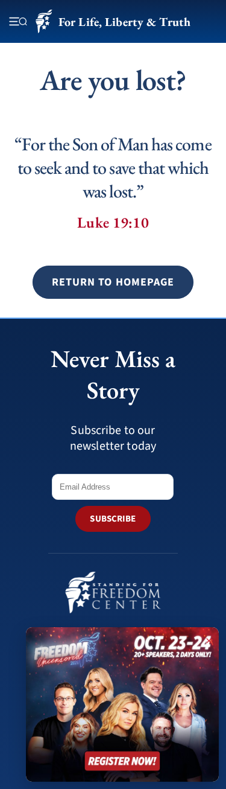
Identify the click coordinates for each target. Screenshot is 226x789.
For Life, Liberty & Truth (124, 22)
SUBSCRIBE (113, 519)
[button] (113, 282)
